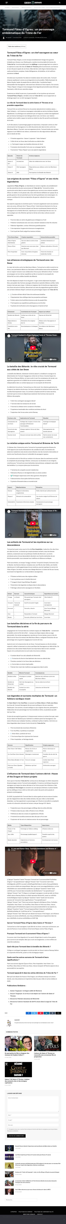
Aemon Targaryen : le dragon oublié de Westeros (26, 991)
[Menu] (7, 2)
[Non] (64, 1219)
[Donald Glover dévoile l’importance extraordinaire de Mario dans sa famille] (9, 1148)
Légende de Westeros (9, 25)
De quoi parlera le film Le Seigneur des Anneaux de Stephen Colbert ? (17, 1054)
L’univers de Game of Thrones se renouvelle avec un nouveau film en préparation (45, 1055)
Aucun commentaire (30, 37)
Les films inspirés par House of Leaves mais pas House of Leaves (33, 1154)
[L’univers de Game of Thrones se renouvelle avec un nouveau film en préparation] (47, 1043)
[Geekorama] (33, 2)
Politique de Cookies (25, 1211)
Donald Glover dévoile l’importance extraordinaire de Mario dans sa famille (36, 1146)
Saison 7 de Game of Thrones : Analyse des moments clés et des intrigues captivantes (17, 1081)
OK (33, 1221)
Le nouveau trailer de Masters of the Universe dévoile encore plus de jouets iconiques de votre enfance (36, 1181)
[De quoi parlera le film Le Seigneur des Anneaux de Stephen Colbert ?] (18, 1043)
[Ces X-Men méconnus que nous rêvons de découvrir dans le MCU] (9, 1192)
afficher (23, 46)
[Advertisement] (33, 12)
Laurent (9, 37)
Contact (40, 1214)
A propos (14, 1211)
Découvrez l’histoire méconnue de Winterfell (24, 999)
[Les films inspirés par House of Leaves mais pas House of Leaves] (9, 1157)
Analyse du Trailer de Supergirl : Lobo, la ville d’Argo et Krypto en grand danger (37, 1172)
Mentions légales (29, 1214)
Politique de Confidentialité (43, 1211)
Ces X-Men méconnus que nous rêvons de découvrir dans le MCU (33, 1189)
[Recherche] (59, 2)
